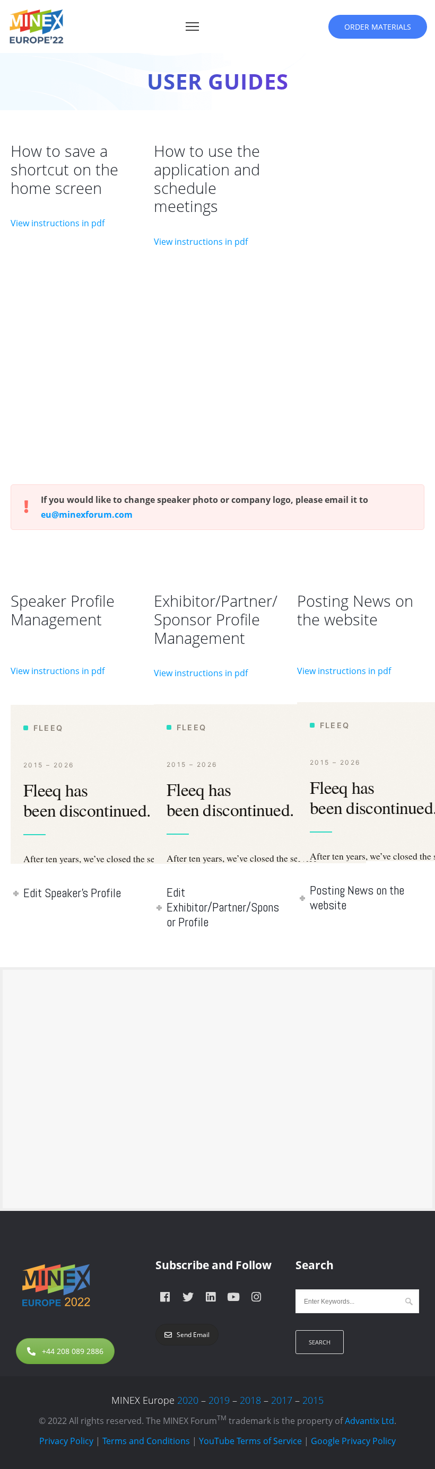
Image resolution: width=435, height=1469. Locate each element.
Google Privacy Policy (353, 1441)
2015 (313, 1400)
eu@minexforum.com (87, 514)
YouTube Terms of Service (250, 1441)
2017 (281, 1400)
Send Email (193, 1334)
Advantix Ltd (369, 1421)
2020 (187, 1400)
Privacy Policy (66, 1441)
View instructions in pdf (58, 223)
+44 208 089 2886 (72, 1351)
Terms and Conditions (146, 1441)
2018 (250, 1400)
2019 (219, 1400)
